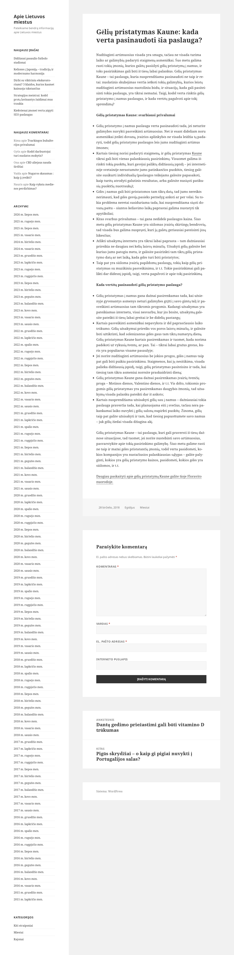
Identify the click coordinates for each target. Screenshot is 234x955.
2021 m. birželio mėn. (27, 454)
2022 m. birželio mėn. (27, 372)
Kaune (197, 153)
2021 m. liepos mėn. (26, 447)
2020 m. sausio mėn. (26, 571)
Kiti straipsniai (23, 925)
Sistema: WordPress (109, 791)
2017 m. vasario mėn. (27, 803)
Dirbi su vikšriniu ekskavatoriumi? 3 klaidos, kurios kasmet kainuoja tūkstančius (34, 84)
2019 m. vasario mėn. (27, 646)
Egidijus (130, 507)
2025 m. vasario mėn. (27, 235)
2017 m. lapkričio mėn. (28, 749)
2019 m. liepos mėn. (26, 612)
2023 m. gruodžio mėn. (28, 255)
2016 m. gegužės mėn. (27, 865)
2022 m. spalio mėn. (26, 345)
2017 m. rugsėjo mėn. (27, 755)
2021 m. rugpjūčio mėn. (29, 440)
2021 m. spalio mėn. (26, 427)
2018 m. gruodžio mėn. (28, 660)
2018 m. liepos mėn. (26, 694)
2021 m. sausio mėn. (26, 488)
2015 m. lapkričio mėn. (28, 899)
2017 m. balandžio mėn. (29, 790)
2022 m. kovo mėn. (26, 392)
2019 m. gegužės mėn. (27, 625)
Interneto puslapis (112, 659)
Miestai (18, 932)
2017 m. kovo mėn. (26, 797)
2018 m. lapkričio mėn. (28, 666)
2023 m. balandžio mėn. (29, 303)
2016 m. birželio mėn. (27, 858)
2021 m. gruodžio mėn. (28, 413)
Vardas (103, 624)
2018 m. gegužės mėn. (27, 707)
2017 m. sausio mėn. (26, 810)
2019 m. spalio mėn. (26, 591)
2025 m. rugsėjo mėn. (27, 221)
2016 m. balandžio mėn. (29, 872)
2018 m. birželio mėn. (27, 701)
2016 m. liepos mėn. (26, 851)
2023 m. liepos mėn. (26, 283)
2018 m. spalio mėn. (26, 673)
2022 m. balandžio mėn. (29, 386)
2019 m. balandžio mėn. (29, 632)
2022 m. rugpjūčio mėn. (29, 358)
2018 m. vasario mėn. (27, 728)
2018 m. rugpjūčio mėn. (29, 687)
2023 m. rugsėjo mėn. (27, 269)
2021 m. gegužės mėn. (27, 461)
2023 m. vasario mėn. (27, 317)
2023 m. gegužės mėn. (27, 297)
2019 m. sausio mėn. (26, 653)
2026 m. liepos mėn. (26, 214)
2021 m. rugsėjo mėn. (27, 434)
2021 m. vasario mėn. (27, 481)
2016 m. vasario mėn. (27, 886)
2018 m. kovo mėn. (26, 721)
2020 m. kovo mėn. (26, 557)
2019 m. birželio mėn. (27, 618)
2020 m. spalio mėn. (26, 509)
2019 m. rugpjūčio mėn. (29, 605)
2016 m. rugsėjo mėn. (27, 838)
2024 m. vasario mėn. (27, 249)
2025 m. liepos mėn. (26, 228)
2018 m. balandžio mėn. (29, 714)
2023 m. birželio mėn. (27, 290)
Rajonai (19, 939)
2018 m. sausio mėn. (26, 735)
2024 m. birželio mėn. (27, 242)
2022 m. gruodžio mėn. (28, 331)
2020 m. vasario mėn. (27, 564)
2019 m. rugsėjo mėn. (27, 598)
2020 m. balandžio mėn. (29, 550)
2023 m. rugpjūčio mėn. (29, 276)
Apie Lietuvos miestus (29, 19)
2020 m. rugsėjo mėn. (27, 516)
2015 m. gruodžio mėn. (28, 892)
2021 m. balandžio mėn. (29, 468)
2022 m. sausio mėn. (26, 406)
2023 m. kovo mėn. (26, 310)
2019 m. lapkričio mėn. (28, 584)
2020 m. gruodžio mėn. (28, 495)
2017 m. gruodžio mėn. (28, 742)
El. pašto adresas (111, 641)
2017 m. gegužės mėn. (27, 783)
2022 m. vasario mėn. (27, 399)
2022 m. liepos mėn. (26, 365)
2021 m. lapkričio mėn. (28, 420)
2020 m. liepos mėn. (26, 529)
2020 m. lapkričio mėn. (28, 502)
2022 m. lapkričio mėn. (28, 338)
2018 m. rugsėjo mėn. (27, 680)
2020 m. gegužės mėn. (27, 543)
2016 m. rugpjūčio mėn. (29, 844)
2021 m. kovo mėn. (26, 475)
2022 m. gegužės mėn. (27, 379)
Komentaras (107, 566)
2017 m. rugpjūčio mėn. (29, 762)
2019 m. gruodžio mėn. (28, 577)
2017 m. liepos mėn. (26, 769)
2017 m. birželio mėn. (27, 776)
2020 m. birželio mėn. (27, 536)
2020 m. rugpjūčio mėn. (29, 523)
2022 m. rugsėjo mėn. (27, 351)
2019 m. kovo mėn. (26, 639)
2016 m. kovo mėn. (26, 879)
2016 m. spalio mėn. (26, 831)
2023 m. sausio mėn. (26, 324)
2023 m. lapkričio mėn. (28, 262)
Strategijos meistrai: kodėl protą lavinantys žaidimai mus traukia (33, 99)
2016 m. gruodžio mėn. (28, 817)
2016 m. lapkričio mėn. (28, 824)
